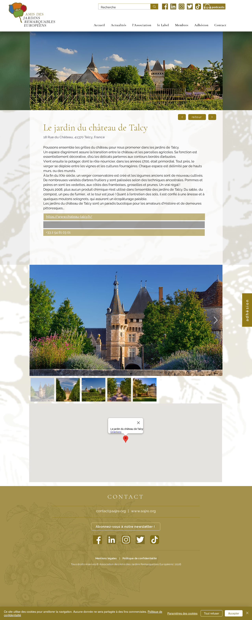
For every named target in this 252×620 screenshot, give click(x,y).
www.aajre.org (143, 511)
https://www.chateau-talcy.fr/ (69, 217)
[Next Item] (215, 320)
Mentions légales (106, 558)
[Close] (247, 613)
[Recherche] (154, 6)
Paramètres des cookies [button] (182, 613)
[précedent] (182, 117)
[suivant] (212, 117)
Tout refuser (211, 613)
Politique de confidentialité (139, 558)
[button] (141, 25)
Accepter (233, 613)
